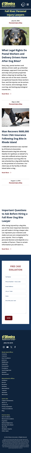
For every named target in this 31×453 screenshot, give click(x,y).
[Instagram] (4, 347)
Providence (5, 368)
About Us (4, 402)
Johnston (4, 360)
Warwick (4, 372)
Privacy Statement (7, 406)
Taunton (4, 390)
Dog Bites (4, 421)
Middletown (5, 362)
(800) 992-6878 (8, 343)
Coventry (4, 354)
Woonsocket (5, 374)
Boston (4, 382)
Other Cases (5, 431)
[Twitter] (11, 347)
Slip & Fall (4, 427)
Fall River (4, 386)
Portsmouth (5, 366)
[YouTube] (7, 347)
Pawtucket (5, 364)
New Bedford (5, 388)
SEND (9, 318)
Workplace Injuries (7, 429)
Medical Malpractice (7, 423)
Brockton (4, 384)
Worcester (5, 394)
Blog (3, 410)
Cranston (4, 356)
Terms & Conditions (7, 408)
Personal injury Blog (15, 23)
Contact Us (5, 404)
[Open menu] (27, 4)
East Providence (6, 358)
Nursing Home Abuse (7, 425)
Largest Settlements (7, 400)
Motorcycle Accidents (8, 418)
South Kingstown (6, 370)
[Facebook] (15, 347)
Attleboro (4, 380)
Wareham (4, 392)
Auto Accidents (6, 416)
